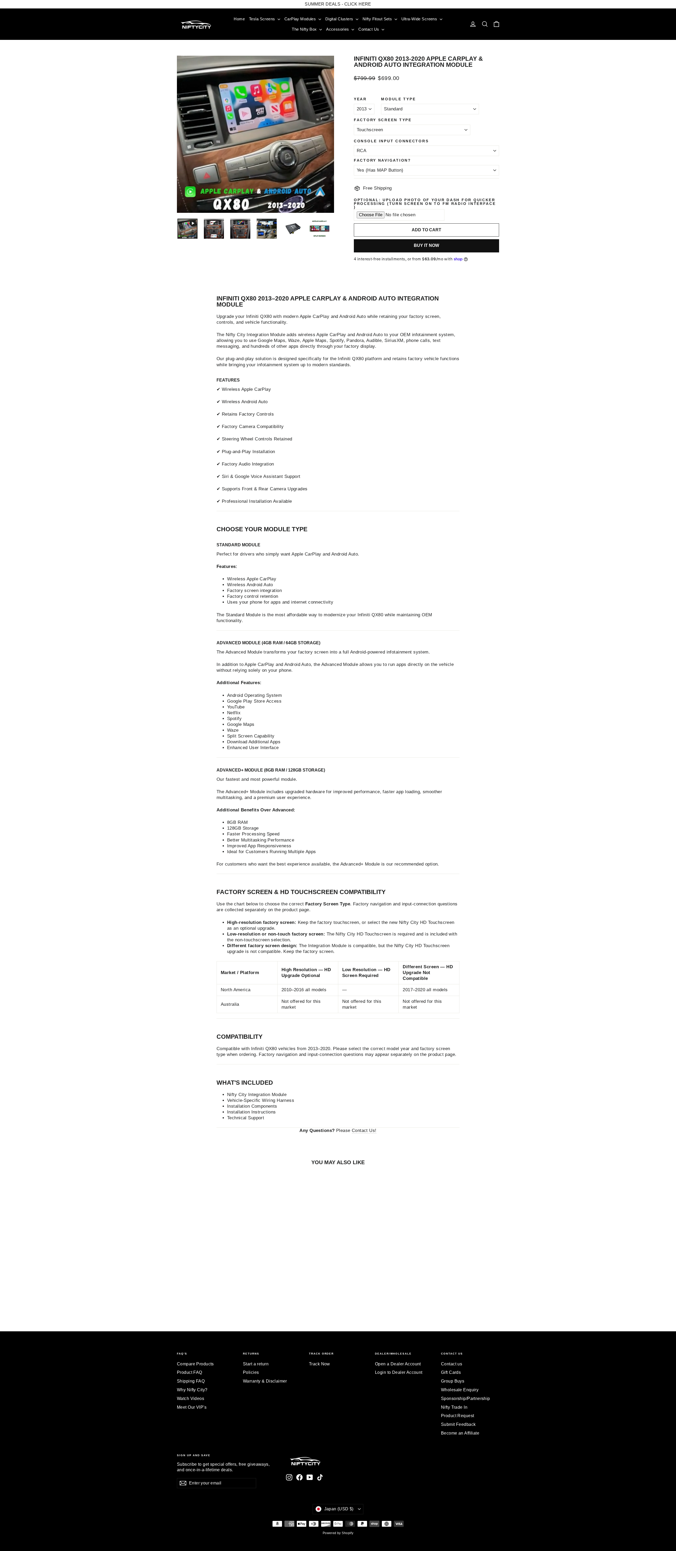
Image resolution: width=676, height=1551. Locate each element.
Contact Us (369, 29)
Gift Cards (451, 1372)
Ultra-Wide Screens (419, 19)
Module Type (398, 99)
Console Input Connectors (391, 141)
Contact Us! (364, 1130)
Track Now (319, 1364)
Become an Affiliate (460, 1433)
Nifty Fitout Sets (378, 19)
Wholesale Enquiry (459, 1390)
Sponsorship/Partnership (465, 1398)
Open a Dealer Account (398, 1364)
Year (360, 99)
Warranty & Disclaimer (265, 1381)
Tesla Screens (262, 19)
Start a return (256, 1364)
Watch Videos (190, 1398)
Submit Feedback (458, 1424)
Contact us (451, 1364)
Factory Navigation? (382, 160)
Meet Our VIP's (191, 1407)
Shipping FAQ (191, 1381)
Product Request (457, 1415)
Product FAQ (189, 1372)
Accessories (338, 29)
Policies (251, 1372)
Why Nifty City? (192, 1390)
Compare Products (195, 1364)
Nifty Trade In (454, 1407)
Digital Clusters (339, 19)
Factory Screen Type (383, 120)
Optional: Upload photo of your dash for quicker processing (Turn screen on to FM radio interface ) (425, 203)
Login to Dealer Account (398, 1372)
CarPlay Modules (300, 19)
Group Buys (452, 1381)
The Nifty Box (305, 29)
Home (239, 19)
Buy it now (426, 245)
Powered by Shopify (338, 1533)
